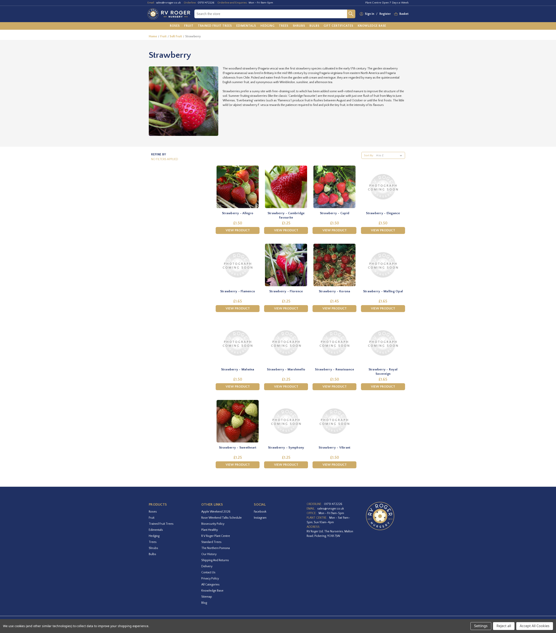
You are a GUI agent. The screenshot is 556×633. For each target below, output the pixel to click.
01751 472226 (206, 2)
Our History (209, 554)
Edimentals (156, 530)
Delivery (206, 566)
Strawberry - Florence (286, 291)
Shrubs (153, 548)
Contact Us (208, 572)
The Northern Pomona (215, 548)
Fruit (151, 518)
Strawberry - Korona (334, 291)
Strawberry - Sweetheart (237, 447)
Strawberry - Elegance (383, 213)
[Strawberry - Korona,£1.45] (334, 265)
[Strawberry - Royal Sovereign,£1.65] (383, 343)
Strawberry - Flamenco (237, 291)
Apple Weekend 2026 (215, 511)
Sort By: (369, 155)
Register (385, 14)
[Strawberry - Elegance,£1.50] (383, 187)
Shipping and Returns (215, 560)
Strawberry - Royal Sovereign (383, 372)
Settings (481, 625)
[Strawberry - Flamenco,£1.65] (237, 265)
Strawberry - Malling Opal (383, 291)
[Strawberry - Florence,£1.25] (286, 265)
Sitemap (206, 596)
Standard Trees (211, 542)
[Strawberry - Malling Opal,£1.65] (383, 265)
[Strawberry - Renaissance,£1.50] (334, 343)
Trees (153, 542)
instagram (260, 518)
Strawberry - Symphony (286, 447)
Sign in (369, 14)
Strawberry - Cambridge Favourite (286, 215)
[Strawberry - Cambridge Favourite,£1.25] (286, 187)
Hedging (154, 536)
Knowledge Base (212, 590)
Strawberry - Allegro (237, 213)
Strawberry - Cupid (334, 213)
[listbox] (390, 155)
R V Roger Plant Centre (215, 536)
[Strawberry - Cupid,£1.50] (334, 187)
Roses (153, 511)
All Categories (210, 584)
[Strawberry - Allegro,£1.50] (237, 187)
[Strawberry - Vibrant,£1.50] (334, 421)
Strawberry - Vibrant (334, 447)
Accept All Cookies (534, 625)
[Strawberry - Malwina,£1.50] (237, 343)
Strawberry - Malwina (237, 369)
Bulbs (152, 554)
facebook (260, 511)
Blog (204, 603)
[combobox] (270, 14)
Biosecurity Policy (212, 524)
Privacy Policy (210, 578)
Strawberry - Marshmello (286, 369)
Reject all (503, 625)
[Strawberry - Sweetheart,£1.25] (237, 421)
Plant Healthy (209, 530)
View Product (238, 230)
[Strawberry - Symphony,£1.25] (286, 421)
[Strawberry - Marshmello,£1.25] (286, 343)
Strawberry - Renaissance (334, 369)
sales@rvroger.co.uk (168, 2)
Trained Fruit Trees (161, 524)
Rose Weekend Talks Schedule (221, 518)
